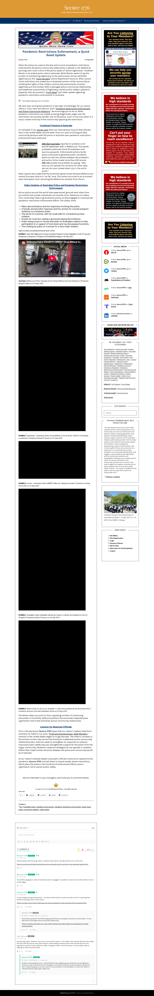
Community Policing (111, 355)
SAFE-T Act (126, 376)
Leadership (119, 364)
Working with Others (91, 21)
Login (93, 828)
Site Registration (116, 538)
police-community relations (29, 810)
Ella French (124, 357)
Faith (106, 359)
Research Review (110, 389)
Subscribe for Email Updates (121, 548)
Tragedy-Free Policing (127, 378)
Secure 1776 (77, 7)
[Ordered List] (30, 841)
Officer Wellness (110, 366)
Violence (114, 380)
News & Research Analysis (113, 21)
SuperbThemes (88, 993)
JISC (128, 359)
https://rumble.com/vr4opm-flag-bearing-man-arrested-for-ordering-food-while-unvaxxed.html (52, 903)
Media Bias (128, 364)
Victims (107, 380)
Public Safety (116, 376)
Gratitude (112, 359)
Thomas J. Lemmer (113, 477)
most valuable (43, 79)
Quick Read (51, 92)
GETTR (113, 252)
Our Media (77, 21)
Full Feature (115, 384)
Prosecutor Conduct (117, 374)
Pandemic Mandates (111, 368)
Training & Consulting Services (57, 21)
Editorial (107, 384)
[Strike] (27, 841)
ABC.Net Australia (51, 144)
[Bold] (18, 841)
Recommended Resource (127, 389)
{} (45, 841)
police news (86, 807)
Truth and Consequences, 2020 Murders (68, 734)
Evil (131, 357)
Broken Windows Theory (119, 353)
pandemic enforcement (45, 807)
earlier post (42, 130)
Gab (129, 288)
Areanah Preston (122, 351)
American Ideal (121, 349)
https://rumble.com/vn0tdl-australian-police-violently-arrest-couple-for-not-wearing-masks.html (52, 864)
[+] (48, 841)
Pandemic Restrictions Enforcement (116, 369)
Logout (112, 551)
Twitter (114, 271)
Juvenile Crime (121, 361)
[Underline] (24, 841)
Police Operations (116, 372)
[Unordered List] (33, 841)
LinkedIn (114, 316)
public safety (44, 810)
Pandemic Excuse (123, 366)
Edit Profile (114, 546)
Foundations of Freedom (120, 280)
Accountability (109, 349)
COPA (122, 355)
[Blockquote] (36, 841)
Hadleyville (121, 359)
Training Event (122, 393)
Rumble (114, 262)
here (24, 882)
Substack (115, 297)
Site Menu (114, 536)
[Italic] (21, 841)
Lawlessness (108, 364)
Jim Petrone (33, 960)
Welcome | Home (35, 21)
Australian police (29, 807)
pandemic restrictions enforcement (68, 807)
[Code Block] (39, 841)
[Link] (42, 841)
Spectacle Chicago (111, 378)
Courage (116, 357)
